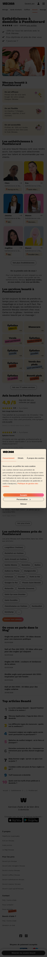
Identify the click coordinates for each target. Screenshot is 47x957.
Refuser (23, 504)
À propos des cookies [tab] (35, 458)
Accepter (23, 495)
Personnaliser (22, 499)
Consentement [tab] (8, 458)
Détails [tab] (20, 458)
